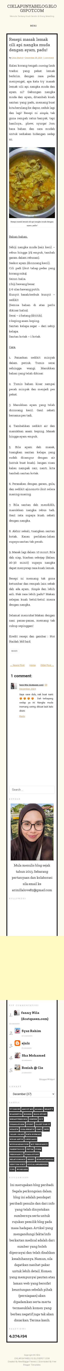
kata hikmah (33, 1134)
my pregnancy (39, 1144)
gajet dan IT (43, 1124)
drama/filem (17, 1124)
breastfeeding (18, 1119)
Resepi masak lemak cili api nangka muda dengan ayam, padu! (29, 44)
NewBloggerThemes (27, 1362)
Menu (33, 26)
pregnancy (16, 1154)
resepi (14, 651)
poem (38, 1149)
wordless (22, 1169)
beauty (49, 1109)
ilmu (39, 1129)
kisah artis (16, 1139)
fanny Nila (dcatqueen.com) (31, 685)
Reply (22, 716)
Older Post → (47, 665)
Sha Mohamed (33, 1055)
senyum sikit (17, 1164)
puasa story (32, 1154)
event (30, 1124)
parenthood (17, 1149)
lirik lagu (31, 1139)
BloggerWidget (47, 1079)
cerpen (33, 1119)
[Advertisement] (32, 968)
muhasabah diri (19, 1144)
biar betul (16, 1114)
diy (41, 1119)
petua (29, 1149)
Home (33, 665)
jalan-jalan (17, 1134)
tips (12, 1169)
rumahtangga (45, 1159)
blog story (40, 1114)
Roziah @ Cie (32, 1068)
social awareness (37, 1164)
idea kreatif (27, 1129)
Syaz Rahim (31, 1031)
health (14, 1129)
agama (39, 1109)
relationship (17, 1159)
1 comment (48, 57)
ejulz (26, 1043)
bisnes (28, 1114)
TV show (15, 1109)
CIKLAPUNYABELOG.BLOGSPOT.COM (32, 8)
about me (27, 1109)
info (46, 1129)
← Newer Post (17, 665)
